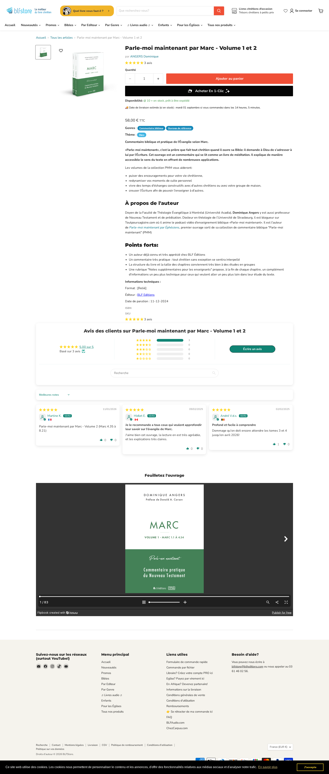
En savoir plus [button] (267, 767)
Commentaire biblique (151, 128)
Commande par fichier (180, 667)
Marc (141, 134)
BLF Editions (146, 295)
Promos (51, 25)
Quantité (130, 70)
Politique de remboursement (127, 745)
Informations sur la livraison (183, 689)
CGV (104, 745)
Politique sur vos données (50, 749)
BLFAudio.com (175, 723)
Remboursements (177, 706)
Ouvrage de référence (179, 128)
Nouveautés (29, 25)
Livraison (93, 745)
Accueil (10, 25)
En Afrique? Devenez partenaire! (187, 684)
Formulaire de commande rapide (187, 662)
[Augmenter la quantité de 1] (158, 78)
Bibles (69, 25)
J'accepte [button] (310, 767)
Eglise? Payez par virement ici (185, 678)
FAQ (169, 717)
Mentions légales (74, 745)
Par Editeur (89, 25)
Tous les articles (61, 37)
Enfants (164, 25)
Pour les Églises (188, 25)
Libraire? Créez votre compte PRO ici (189, 673)
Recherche (42, 745)
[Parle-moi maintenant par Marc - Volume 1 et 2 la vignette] (43, 52)
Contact (56, 745)
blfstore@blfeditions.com (247, 666)
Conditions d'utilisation (180, 700)
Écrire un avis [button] (252, 349)
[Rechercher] (219, 10)
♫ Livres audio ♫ (139, 25)
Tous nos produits (220, 25)
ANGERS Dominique (144, 56)
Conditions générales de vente (185, 695)
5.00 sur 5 (86, 347)
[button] (134, 63)
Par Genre (112, 25)
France (278, 747)
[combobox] (165, 10)
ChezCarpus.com (177, 728)
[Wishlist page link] (285, 11)
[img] (48, 410)
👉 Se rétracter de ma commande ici (189, 712)
